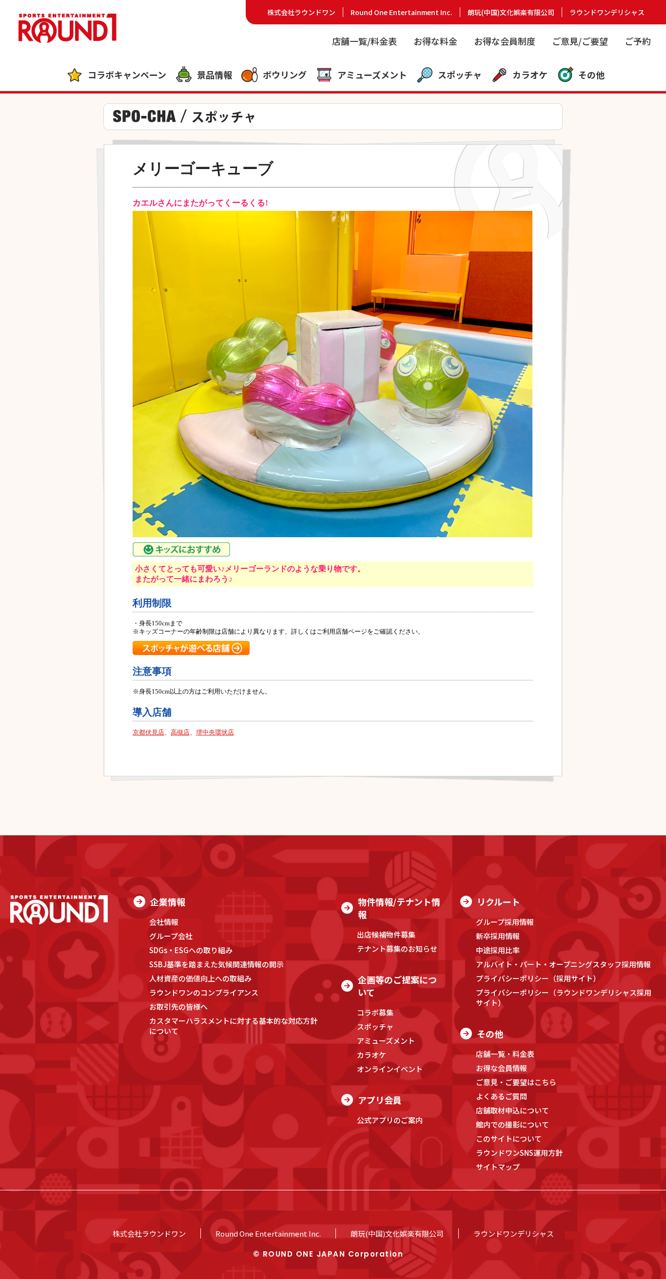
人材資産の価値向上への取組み (200, 978)
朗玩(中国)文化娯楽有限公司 (511, 12)
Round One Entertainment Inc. (401, 12)
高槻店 (180, 732)
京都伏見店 (148, 732)
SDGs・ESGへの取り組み (191, 950)
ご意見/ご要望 (580, 41)
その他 (591, 74)
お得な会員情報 (501, 1068)
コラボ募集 (375, 1012)
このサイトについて (509, 1138)
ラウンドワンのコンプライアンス (203, 992)
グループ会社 (171, 936)
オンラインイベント (390, 1069)
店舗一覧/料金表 (364, 41)
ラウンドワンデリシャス (607, 12)
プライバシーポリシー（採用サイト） (538, 978)
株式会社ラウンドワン (301, 12)
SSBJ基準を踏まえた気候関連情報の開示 (216, 964)
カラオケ (530, 74)
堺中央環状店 (215, 732)
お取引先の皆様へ (178, 1006)
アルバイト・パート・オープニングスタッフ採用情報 (563, 964)
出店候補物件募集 (386, 934)
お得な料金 (435, 41)
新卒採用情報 (498, 936)
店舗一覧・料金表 (505, 1054)
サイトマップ (498, 1167)
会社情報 (163, 922)
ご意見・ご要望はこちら (516, 1082)
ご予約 (638, 41)
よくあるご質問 (501, 1096)
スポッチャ (460, 74)
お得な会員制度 (504, 41)
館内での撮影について (512, 1124)
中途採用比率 (498, 950)
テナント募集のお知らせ (397, 948)
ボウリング (285, 74)
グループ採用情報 (505, 922)
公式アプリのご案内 (390, 1120)
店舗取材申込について (512, 1110)
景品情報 (214, 74)
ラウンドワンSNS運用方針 (519, 1152)
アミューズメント (372, 74)
